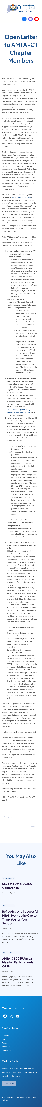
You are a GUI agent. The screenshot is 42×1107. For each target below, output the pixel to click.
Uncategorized (8, 878)
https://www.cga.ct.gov (21, 197)
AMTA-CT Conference (11, 1047)
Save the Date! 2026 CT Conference (18, 885)
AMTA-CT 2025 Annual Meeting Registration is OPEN (17, 962)
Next (33, 826)
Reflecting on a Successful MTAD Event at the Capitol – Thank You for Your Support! (21, 917)
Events (4, 1043)
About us (5, 1035)
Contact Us (6, 1050)
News (5, 953)
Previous (8, 817)
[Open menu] (3, 19)
